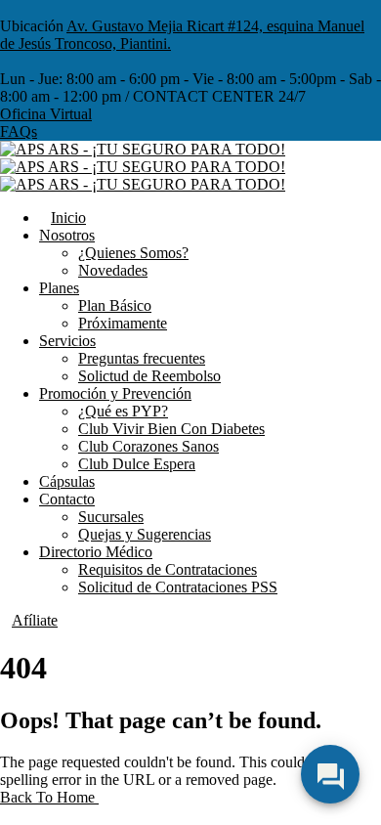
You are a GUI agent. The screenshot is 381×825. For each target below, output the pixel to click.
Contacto (67, 499)
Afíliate (35, 620)
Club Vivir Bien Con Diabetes (171, 428)
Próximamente (122, 323)
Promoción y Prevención (115, 393)
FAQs (18, 131)
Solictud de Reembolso (149, 376)
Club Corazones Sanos (148, 446)
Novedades (113, 270)
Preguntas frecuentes (141, 358)
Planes (59, 288)
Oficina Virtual (46, 114)
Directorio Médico (95, 551)
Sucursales (111, 516)
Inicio (68, 217)
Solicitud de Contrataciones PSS (177, 587)
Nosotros (67, 235)
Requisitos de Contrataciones (167, 569)
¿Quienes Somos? (133, 252)
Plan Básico (114, 305)
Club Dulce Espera (136, 464)
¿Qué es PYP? (123, 411)
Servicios (67, 340)
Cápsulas (67, 481)
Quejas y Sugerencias (144, 534)
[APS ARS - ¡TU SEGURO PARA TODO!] (142, 149)
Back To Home (49, 797)
